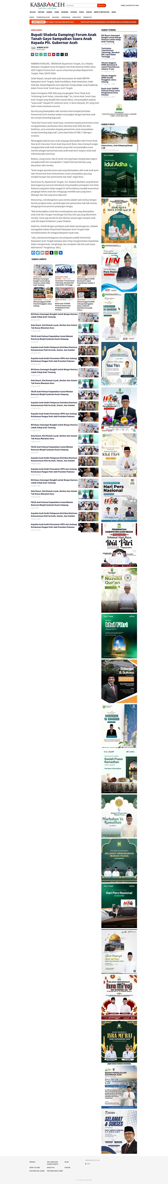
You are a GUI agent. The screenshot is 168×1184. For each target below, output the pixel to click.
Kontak (67, 1168)
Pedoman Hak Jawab (36, 1171)
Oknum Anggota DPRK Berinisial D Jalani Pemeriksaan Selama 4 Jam (86, 282)
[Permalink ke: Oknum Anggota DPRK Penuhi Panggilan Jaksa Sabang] (43, 292)
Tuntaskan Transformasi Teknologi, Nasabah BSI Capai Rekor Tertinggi (65, 283)
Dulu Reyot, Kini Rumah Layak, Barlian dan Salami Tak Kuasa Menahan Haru (54, 326)
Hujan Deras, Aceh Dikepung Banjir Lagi (117, 146)
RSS (88, 1164)
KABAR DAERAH (36, 30)
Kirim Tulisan (34, 1168)
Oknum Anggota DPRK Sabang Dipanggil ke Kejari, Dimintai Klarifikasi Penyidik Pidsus (86, 306)
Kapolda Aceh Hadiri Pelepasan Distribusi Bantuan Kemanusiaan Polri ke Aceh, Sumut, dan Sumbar (97, 22)
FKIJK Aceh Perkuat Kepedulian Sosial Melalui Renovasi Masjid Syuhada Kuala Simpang (52, 337)
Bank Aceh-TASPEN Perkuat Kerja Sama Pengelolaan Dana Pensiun (63, 307)
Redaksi (32, 1162)
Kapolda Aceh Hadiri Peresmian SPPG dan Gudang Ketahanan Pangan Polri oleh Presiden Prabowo (54, 359)
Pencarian (101, 5)
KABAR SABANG (81, 277)
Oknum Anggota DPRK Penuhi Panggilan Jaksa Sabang (42, 304)
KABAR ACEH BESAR (60, 299)
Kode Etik (50, 1168)
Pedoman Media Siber (55, 1171)
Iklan (67, 1162)
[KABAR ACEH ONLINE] (47, 5)
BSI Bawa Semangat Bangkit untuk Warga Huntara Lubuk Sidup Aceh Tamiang (41, 282)
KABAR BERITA (59, 277)
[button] (32, 54)
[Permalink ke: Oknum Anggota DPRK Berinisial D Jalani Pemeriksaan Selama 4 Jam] (87, 269)
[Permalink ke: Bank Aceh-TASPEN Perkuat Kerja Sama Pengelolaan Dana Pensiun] (65, 292)
